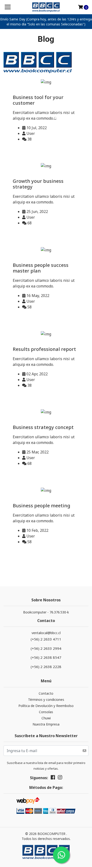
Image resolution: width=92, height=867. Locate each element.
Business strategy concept (43, 427)
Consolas (46, 712)
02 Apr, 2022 (36, 374)
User (30, 133)
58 (29, 307)
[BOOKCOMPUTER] (46, 7)
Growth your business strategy (38, 184)
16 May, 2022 (37, 295)
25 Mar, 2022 (37, 452)
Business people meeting (41, 505)
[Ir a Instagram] (60, 778)
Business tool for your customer (38, 100)
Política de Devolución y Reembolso (46, 705)
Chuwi (46, 718)
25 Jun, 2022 (36, 211)
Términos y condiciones (46, 699)
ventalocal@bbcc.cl (46, 633)
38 (29, 139)
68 (29, 223)
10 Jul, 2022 (36, 127)
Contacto (46, 693)
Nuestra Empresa (46, 724)
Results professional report (44, 349)
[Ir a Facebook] (53, 778)
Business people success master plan (40, 268)
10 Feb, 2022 (36, 530)
